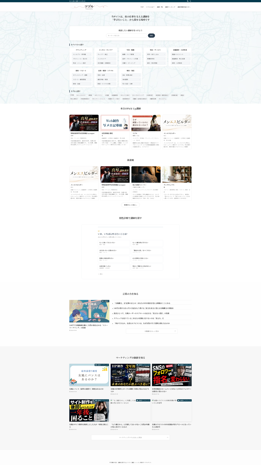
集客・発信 (130, 71)
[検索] (190, 1)
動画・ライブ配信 (131, 54)
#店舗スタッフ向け (113, 99)
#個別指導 (153, 99)
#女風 (72, 95)
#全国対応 (150, 95)
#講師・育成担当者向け (140, 99)
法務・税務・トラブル (105, 71)
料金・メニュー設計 (82, 63)
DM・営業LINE (131, 75)
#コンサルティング (138, 95)
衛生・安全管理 (156, 63)
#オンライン (98, 95)
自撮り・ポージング (131, 63)
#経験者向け (126, 99)
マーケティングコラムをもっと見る (130, 437)
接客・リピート (81, 71)
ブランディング (81, 50)
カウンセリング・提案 (82, 75)
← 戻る (100, 274)
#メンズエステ (81, 95)
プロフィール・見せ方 (82, 59)
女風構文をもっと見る (152, 331)
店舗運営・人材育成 (180, 50)
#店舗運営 (115, 95)
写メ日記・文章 (131, 84)
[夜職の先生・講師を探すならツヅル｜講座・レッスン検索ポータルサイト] (89, 7)
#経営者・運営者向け (162, 95)
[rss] (187, 1)
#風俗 (182, 95)
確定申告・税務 (106, 79)
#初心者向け (74, 99)
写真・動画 (130, 50)
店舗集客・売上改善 (181, 59)
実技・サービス (155, 50)
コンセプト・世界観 (82, 54)
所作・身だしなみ (156, 54)
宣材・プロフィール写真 (131, 59)
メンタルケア (106, 59)
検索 (151, 35)
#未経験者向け (85, 99)
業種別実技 (156, 59)
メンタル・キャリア (106, 50)
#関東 (90, 95)
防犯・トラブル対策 (106, 84)
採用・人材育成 (181, 63)
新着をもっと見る (130, 205)
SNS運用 (131, 79)
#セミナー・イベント (98, 99)
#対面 (107, 95)
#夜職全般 (174, 95)
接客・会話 (82, 84)
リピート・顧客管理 (82, 79)
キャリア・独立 (106, 54)
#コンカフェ (162, 99)
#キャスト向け (125, 95)
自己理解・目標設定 (106, 63)
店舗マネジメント (181, 54)
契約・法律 (106, 75)
